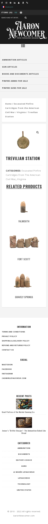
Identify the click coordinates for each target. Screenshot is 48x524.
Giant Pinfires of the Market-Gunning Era (18, 412)
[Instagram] (8, 2)
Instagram (7, 374)
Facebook (7, 369)
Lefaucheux (24, 478)
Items (4, 12)
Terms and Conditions (13, 332)
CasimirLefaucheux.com (14, 378)
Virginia (21, 112)
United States (24, 490)
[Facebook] (3, 2)
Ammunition (24, 448)
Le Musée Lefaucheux (24, 472)
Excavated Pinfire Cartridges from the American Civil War (22, 108)
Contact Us (8, 350)
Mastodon (7, 365)
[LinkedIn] (16, 2)
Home (8, 103)
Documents (24, 454)
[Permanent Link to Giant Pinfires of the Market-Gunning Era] (24, 408)
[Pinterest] (12, 2)
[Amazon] (24, 2)
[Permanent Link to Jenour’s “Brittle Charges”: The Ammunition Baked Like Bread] (24, 427)
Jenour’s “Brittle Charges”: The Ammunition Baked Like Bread (24, 431)
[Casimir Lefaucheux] (20, 2)
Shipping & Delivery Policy (15, 341)
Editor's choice (24, 460)
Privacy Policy (9, 336)
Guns (24, 466)
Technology (24, 484)
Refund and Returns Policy (16, 345)
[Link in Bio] (28, 2)
